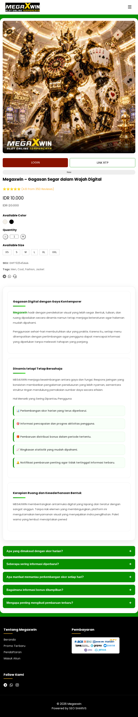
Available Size (13, 245)
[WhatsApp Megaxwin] (11, 685)
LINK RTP (103, 163)
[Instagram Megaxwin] (17, 685)
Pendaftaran (13, 652)
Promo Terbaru (14, 646)
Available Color (14, 215)
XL (43, 252)
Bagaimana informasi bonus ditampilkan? (69, 590)
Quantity (10, 230)
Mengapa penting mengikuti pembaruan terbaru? (69, 603)
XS (7, 252)
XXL (54, 252)
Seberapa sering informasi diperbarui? (69, 564)
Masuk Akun (12, 658)
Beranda (10, 640)
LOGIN (35, 162)
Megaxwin (20, 312)
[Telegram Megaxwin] (5, 685)
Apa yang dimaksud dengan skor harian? (69, 551)
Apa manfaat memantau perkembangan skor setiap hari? (69, 577)
